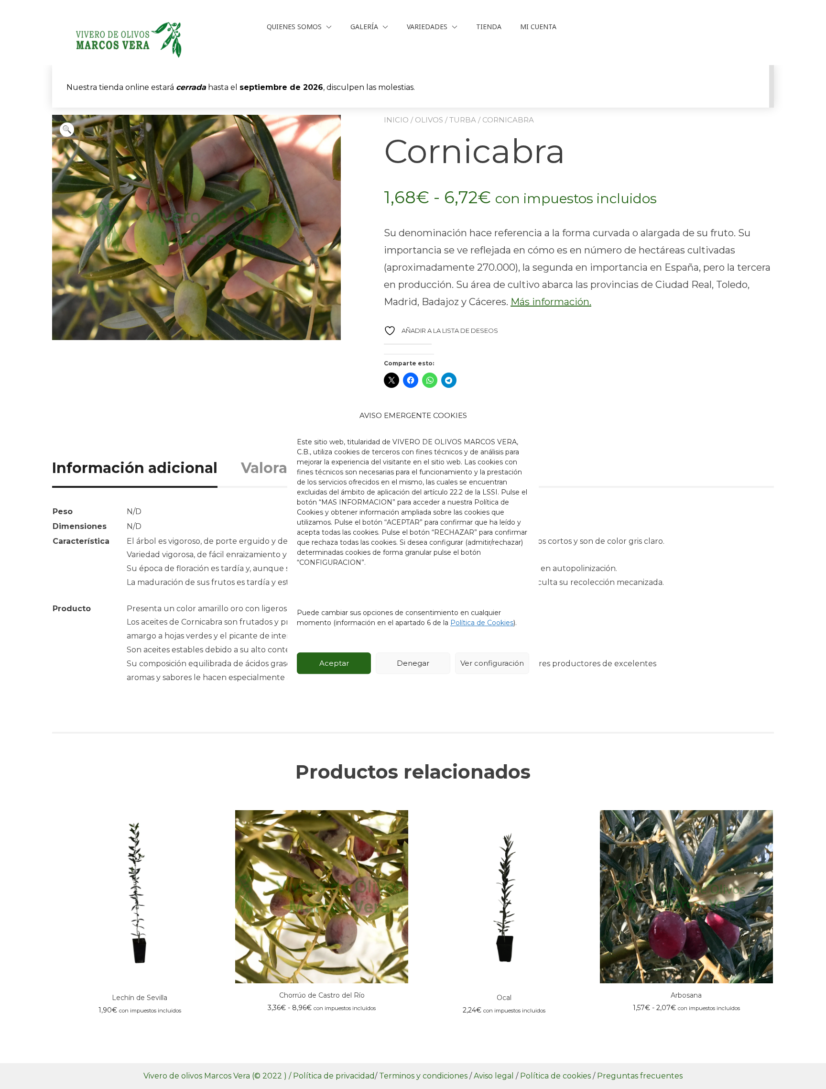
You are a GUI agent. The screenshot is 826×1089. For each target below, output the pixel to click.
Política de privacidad (334, 1075)
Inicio (396, 119)
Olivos (429, 119)
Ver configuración (492, 663)
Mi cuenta (538, 26)
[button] (67, 129)
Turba (462, 119)
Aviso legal (495, 1075)
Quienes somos (294, 26)
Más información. (551, 302)
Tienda (488, 26)
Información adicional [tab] (134, 468)
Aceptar (334, 663)
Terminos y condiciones (424, 1075)
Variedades (427, 26)
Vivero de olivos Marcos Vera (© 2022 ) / (217, 1075)
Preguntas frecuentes (640, 1075)
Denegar (413, 663)
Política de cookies (556, 1075)
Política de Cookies (481, 622)
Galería (364, 26)
